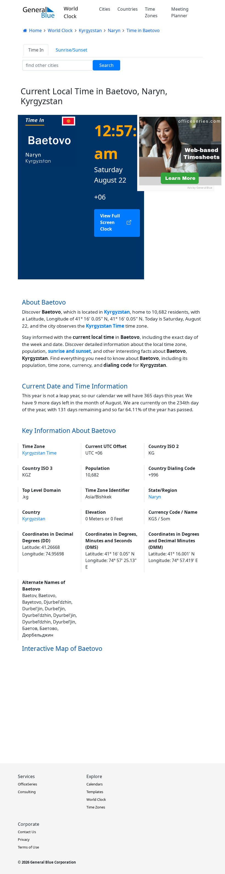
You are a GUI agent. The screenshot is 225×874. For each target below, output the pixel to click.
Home (35, 30)
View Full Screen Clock (110, 222)
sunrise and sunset (69, 351)
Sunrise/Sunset (71, 50)
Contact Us (27, 831)
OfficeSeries (27, 784)
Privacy (24, 839)
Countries (127, 9)
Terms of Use (28, 847)
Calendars (94, 784)
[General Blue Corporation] (38, 12)
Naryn (154, 497)
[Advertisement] (175, 273)
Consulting (27, 791)
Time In (36, 50)
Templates (94, 791)
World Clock (71, 12)
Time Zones (151, 12)
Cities (104, 9)
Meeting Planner (180, 12)
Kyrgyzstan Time (39, 453)
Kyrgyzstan (117, 312)
